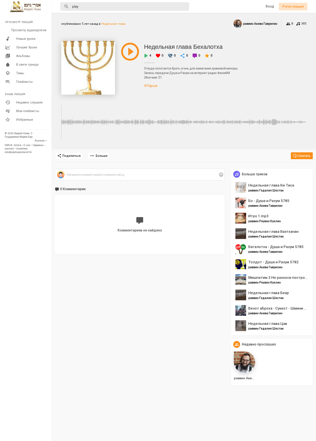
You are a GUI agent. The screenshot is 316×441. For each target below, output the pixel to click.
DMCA (8, 145)
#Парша (150, 86)
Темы (20, 73)
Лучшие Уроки (26, 47)
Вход (270, 6)
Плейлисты (24, 82)
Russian (40, 140)
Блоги (17, 145)
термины (38, 145)
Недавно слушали (29, 102)
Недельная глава (113, 24)
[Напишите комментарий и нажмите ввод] (139, 175)
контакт (9, 148)
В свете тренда (27, 64)
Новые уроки (25, 39)
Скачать (304, 155)
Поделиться (71, 155)
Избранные (24, 120)
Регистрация (293, 6)
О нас (27, 145)
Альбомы (23, 56)
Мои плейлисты (27, 111)
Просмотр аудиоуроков (28, 30)
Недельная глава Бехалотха (183, 46)
